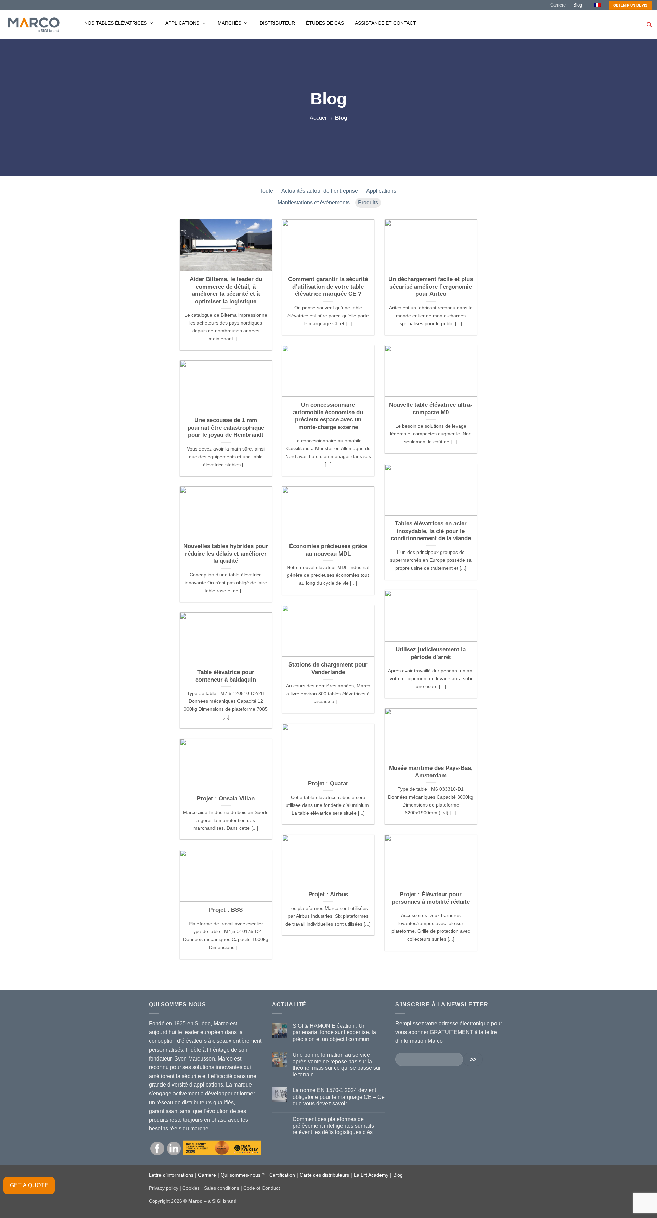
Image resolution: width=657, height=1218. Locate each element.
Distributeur (277, 23)
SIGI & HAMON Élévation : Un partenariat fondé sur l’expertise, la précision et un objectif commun (334, 1032)
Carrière (558, 5)
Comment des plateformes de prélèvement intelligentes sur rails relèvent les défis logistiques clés (333, 1125)
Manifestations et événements (314, 202)
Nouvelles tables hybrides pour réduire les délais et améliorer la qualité (225, 553)
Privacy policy (163, 1188)
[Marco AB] (33, 25)
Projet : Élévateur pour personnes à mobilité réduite (431, 898)
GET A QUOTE (29, 1185)
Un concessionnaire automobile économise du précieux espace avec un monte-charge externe (328, 416)
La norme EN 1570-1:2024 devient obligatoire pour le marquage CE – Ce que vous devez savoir (339, 1096)
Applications (183, 23)
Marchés (230, 23)
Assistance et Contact (385, 23)
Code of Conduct (261, 1188)
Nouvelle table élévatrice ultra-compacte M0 (430, 409)
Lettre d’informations (171, 1175)
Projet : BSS (226, 909)
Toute (266, 191)
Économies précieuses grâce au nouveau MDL (328, 550)
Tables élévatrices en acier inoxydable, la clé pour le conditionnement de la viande (431, 531)
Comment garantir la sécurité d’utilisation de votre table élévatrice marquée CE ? (328, 286)
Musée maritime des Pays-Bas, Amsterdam (431, 772)
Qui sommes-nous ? (243, 1175)
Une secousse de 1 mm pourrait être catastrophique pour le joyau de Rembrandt (226, 427)
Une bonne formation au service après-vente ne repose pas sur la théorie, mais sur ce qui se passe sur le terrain (337, 1065)
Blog (577, 5)
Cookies (191, 1188)
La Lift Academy (371, 1175)
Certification (282, 1175)
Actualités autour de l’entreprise (319, 191)
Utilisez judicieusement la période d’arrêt (431, 653)
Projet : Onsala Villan (226, 798)
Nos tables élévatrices (116, 23)
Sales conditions (221, 1188)
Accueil (319, 118)
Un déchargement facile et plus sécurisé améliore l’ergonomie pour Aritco (430, 286)
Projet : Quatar (328, 783)
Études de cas (325, 23)
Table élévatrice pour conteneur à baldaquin (225, 676)
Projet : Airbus (328, 894)
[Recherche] (649, 24)
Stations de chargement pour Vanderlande (328, 668)
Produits (368, 202)
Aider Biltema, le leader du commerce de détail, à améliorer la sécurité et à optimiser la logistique (226, 290)
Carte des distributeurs (324, 1175)
